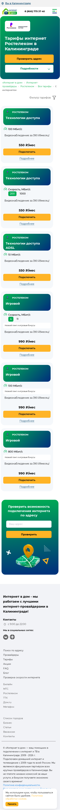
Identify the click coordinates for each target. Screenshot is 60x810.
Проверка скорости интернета (21, 677)
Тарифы (8, 659)
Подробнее (27, 158)
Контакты (9, 736)
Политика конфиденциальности (21, 785)
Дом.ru (7, 702)
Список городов (13, 718)
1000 (23, 193)
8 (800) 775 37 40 (35, 11)
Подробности (29, 68)
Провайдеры (11, 654)
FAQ (5, 668)
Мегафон (8, 706)
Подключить (27, 151)
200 (12, 193)
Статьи (7, 727)
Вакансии (9, 731)
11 (17, 319)
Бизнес (7, 722)
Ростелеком (10, 693)
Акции (7, 663)
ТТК (5, 697)
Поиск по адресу (13, 650)
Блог (6, 672)
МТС (5, 688)
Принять (12, 804)
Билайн (7, 684)
